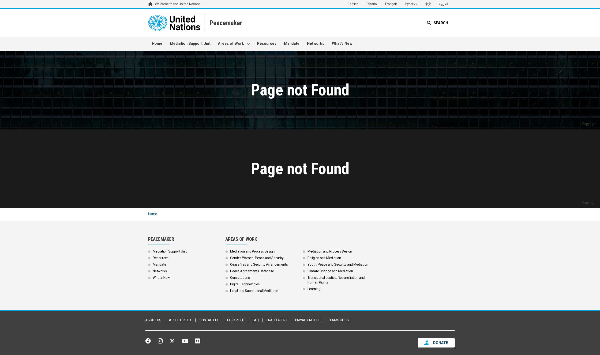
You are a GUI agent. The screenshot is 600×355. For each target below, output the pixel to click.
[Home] (225, 23)
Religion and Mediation (324, 258)
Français (391, 4)
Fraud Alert (276, 320)
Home (157, 43)
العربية (443, 4)
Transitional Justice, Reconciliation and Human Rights (336, 280)
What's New (342, 43)
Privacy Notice (307, 320)
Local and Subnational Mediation (254, 291)
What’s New (161, 277)
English (353, 4)
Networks (315, 43)
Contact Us (209, 320)
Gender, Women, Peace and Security (257, 258)
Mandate (292, 43)
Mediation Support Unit (190, 43)
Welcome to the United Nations (177, 4)
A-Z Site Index (180, 320)
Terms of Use (339, 320)
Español (372, 4)
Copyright (236, 320)
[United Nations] (174, 23)
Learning (314, 289)
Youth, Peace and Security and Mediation (338, 264)
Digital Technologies (245, 284)
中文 (428, 4)
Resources (267, 43)
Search (440, 23)
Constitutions (240, 277)
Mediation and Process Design (252, 251)
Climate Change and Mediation (330, 271)
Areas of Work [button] (231, 43)
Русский (411, 4)
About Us (153, 320)
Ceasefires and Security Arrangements (259, 264)
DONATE (440, 342)
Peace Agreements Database (252, 271)
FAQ (256, 320)
